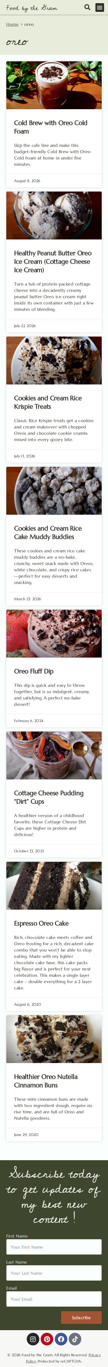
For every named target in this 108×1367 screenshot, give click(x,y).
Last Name (17, 1262)
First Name (17, 1236)
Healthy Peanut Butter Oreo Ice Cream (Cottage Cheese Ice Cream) (52, 261)
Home (12, 24)
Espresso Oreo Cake (41, 923)
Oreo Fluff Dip (33, 671)
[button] (99, 7)
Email (12, 1288)
